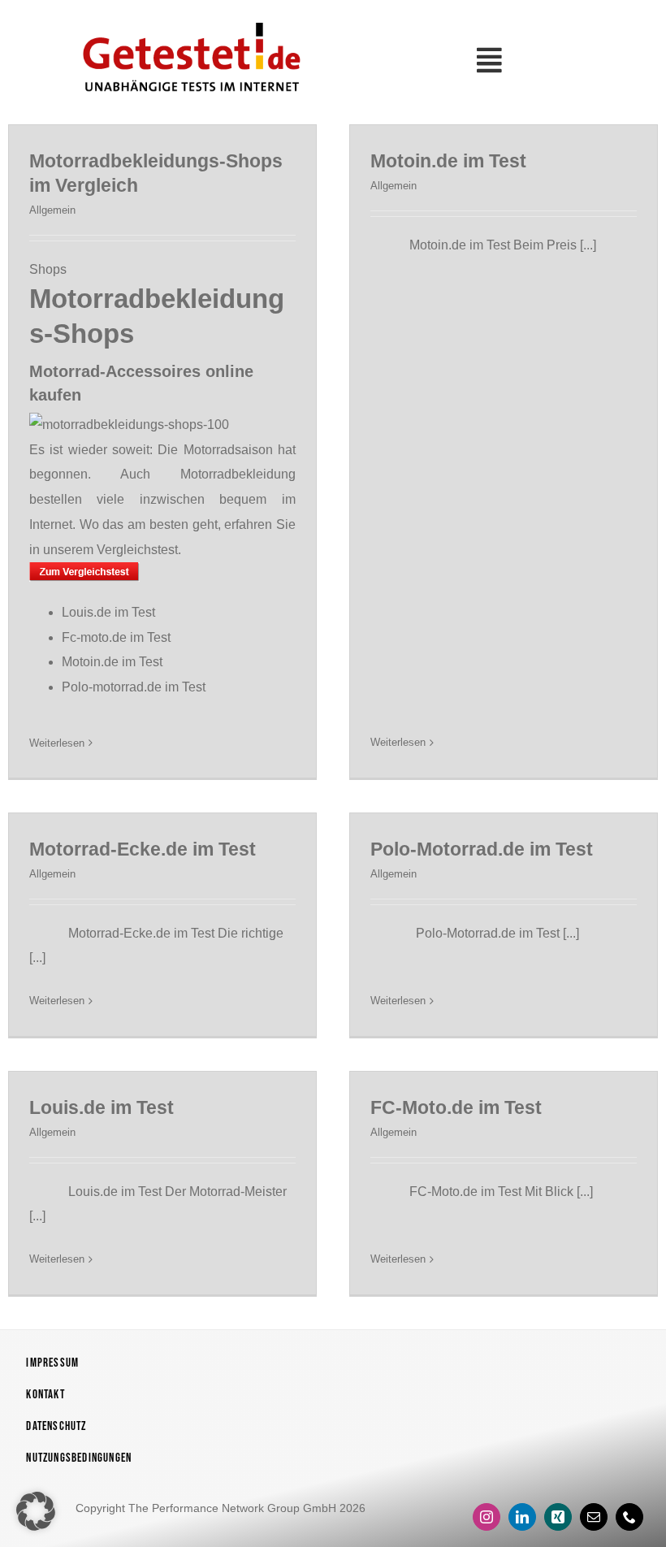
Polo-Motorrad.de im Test (481, 849)
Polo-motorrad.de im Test (133, 687)
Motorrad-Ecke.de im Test (142, 849)
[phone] (629, 1517)
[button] (35, 1511)
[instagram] (486, 1517)
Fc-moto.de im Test (116, 637)
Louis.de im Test (108, 612)
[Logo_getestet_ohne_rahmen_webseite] (188, 18)
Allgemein (52, 210)
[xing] (558, 1517)
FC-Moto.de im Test (456, 1107)
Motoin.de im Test (112, 662)
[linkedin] (522, 1517)
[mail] (594, 1517)
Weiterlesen (56, 743)
